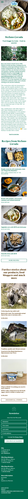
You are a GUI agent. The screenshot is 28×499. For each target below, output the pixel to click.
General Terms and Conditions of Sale (12, 491)
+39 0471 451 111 (6, 450)
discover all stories (14, 400)
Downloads (4, 477)
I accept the (15, 437)
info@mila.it (5, 451)
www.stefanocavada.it (7, 76)
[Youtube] (9, 485)
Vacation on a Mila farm (7, 480)
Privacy (3, 489)
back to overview (14, 134)
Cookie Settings (6, 492)
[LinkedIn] (7, 485)
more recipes (14, 260)
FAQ (2, 479)
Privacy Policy (19, 437)
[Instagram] (4, 485)
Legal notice (5, 488)
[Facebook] (2, 485)
